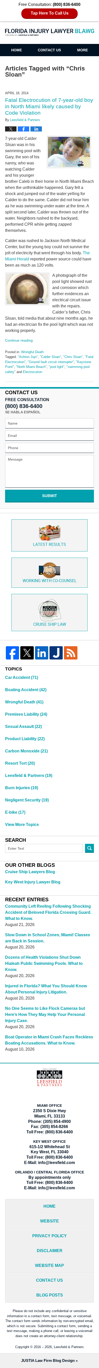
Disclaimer (49, 1251)
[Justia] (56, 652)
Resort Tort (20, 763)
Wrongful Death (32, 352)
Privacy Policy (49, 1236)
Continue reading (19, 340)
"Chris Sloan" (73, 357)
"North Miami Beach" (31, 367)
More (82, 50)
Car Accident (21, 677)
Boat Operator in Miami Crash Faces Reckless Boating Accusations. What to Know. (49, 1040)
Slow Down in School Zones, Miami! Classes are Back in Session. (47, 938)
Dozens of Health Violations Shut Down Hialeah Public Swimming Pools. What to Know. (44, 963)
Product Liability (25, 739)
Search (89, 848)
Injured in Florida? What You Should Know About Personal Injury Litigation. (46, 989)
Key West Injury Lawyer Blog (32, 882)
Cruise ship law (49, 624)
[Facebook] (12, 652)
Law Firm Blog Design (48, 1360)
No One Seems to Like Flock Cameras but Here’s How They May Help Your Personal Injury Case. (45, 1014)
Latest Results (49, 545)
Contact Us (49, 50)
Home (16, 50)
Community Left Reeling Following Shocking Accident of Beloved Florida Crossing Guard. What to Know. (48, 912)
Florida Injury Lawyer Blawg (50, 35)
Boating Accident (25, 690)
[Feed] (70, 652)
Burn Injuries (21, 788)
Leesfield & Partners (28, 775)
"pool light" (56, 367)
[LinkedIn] (41, 652)
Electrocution (32, 372)
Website (49, 1221)
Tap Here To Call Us (50, 13)
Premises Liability (26, 714)
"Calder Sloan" (50, 357)
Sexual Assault (23, 726)
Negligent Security (27, 800)
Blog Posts (49, 1295)
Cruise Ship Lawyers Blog (30, 872)
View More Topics (22, 824)
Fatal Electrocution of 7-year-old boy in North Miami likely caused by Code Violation (49, 106)
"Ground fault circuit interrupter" (51, 362)
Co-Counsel (50, 581)
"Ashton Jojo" (28, 357)
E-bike (15, 812)
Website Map (49, 1265)
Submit (49, 496)
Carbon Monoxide (26, 751)
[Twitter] (27, 652)
